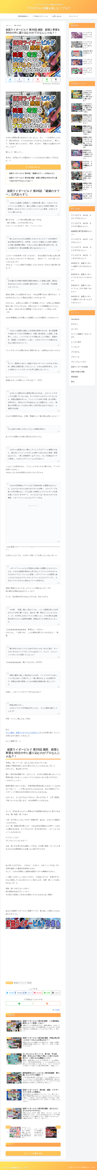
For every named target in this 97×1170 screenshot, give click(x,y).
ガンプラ (74, 329)
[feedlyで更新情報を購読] (19, 1003)
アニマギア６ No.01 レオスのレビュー (82, 240)
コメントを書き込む (33, 1153)
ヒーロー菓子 (76, 342)
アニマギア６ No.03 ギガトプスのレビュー (81, 216)
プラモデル (75, 352)
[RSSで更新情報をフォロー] (47, 1003)
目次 (31, 167)
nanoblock (75, 319)
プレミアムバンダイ (78, 362)
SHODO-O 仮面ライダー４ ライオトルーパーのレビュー (81, 277)
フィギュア (75, 347)
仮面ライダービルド (21, 983)
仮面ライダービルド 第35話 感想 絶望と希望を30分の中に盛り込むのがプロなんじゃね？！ (33, 179)
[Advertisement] (33, 523)
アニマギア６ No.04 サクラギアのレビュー (81, 248)
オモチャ (74, 324)
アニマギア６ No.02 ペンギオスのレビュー (81, 256)
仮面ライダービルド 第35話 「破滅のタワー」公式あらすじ (32, 173)
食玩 (72, 382)
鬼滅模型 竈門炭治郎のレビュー (81, 232)
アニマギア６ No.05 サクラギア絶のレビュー (81, 224)
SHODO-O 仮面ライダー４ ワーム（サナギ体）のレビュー (81, 288)
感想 (30, 983)
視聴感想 (10, 983)
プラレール (75, 357)
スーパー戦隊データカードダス (81, 335)
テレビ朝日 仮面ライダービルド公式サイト (23, 733)
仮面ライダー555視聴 (79, 367)
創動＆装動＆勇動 (78, 372)
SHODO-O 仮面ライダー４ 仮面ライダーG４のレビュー (81, 266)
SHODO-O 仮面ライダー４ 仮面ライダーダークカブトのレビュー (81, 299)
